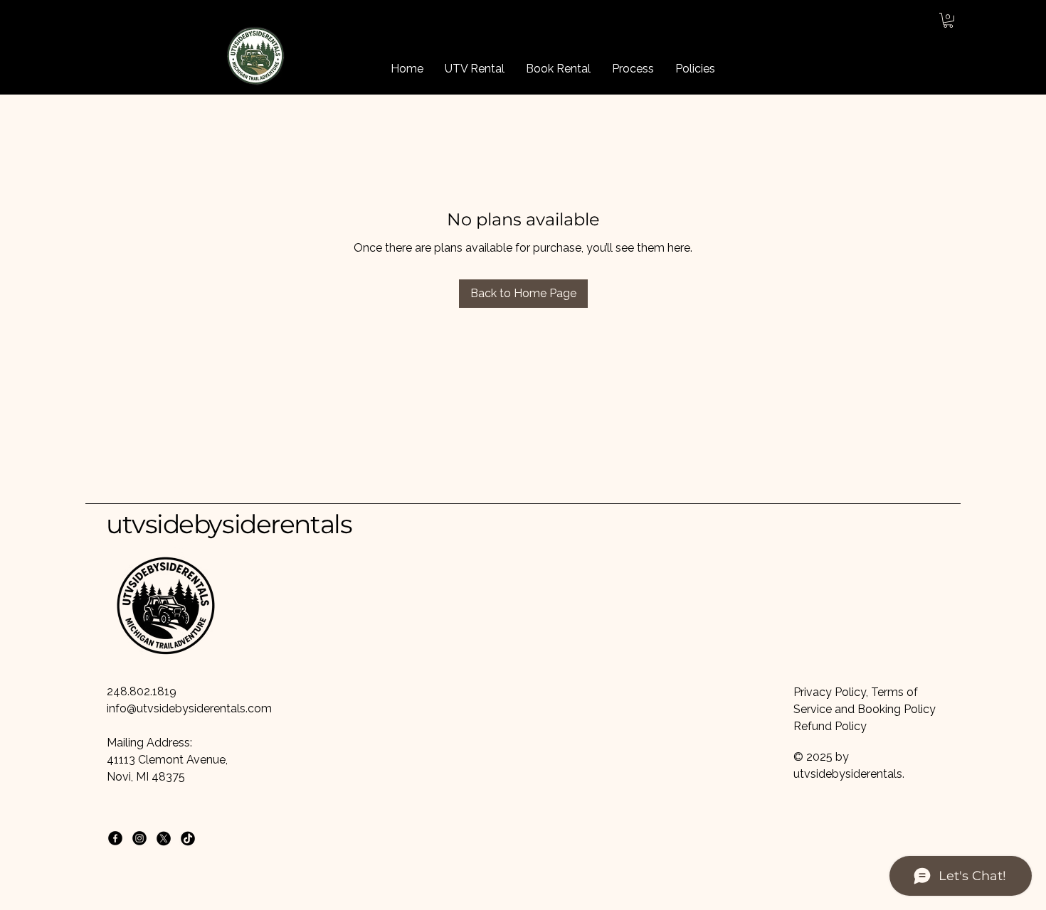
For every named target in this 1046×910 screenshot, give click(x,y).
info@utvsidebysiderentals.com (189, 708)
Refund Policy (830, 726)
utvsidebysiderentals (229, 524)
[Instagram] (139, 838)
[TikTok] (187, 838)
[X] (163, 838)
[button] (948, 20)
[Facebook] (115, 838)
